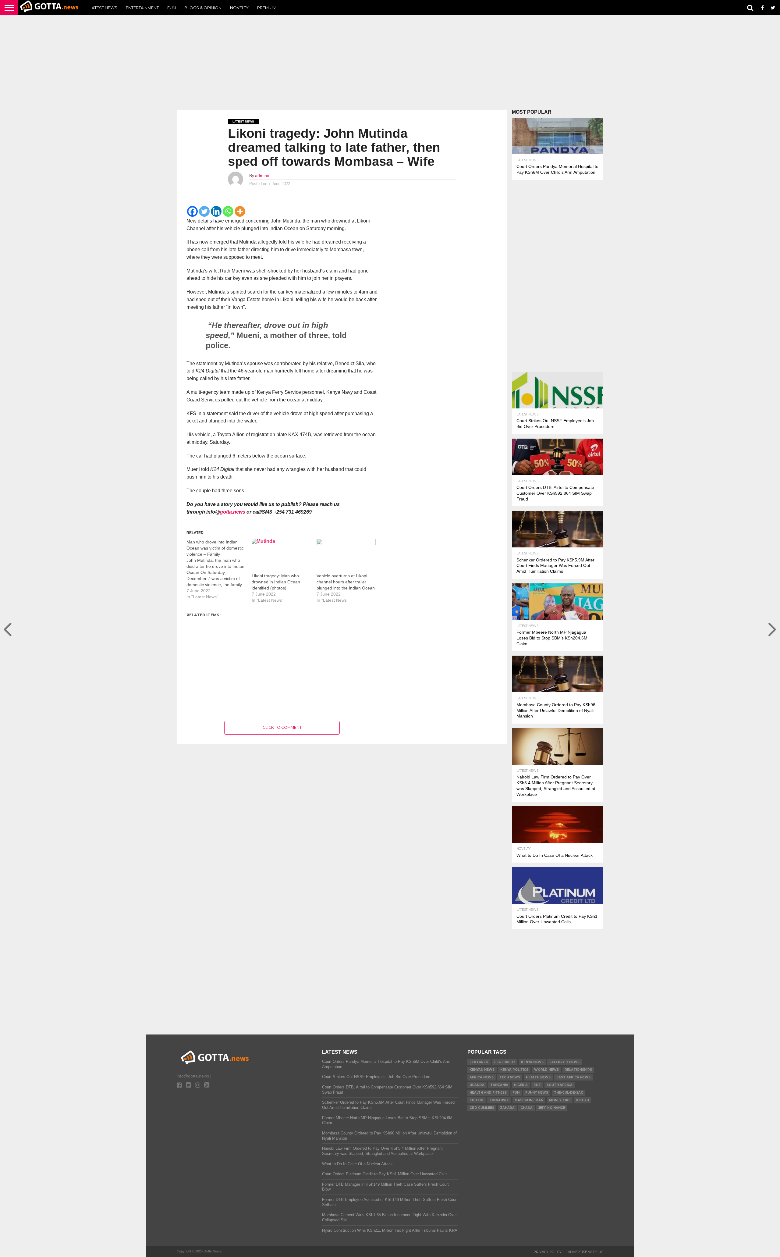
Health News (538, 1077)
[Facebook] (192, 211)
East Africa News (573, 1077)
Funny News (536, 1093)
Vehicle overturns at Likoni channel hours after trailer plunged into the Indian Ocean (346, 581)
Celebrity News (564, 1062)
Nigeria (521, 1085)
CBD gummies (482, 1108)
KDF (537, 1085)
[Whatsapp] (228, 211)
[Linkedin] (216, 211)
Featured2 (504, 1062)
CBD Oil (477, 1100)
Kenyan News (482, 1070)
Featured (479, 1062)
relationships (578, 1070)
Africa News (482, 1077)
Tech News (509, 1077)
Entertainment (142, 7)
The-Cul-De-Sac (568, 1093)
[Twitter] (204, 211)
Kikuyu (582, 1100)
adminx (262, 175)
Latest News (103, 7)
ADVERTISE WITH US (585, 1252)
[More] (240, 211)
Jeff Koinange (551, 1108)
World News (546, 1070)
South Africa (560, 1085)
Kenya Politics (514, 1070)
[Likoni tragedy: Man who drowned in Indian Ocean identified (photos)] (281, 556)
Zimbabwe (499, 1100)
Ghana (526, 1108)
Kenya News (532, 1062)
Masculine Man (529, 1100)
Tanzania (499, 1085)
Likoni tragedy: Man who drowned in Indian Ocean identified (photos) (276, 581)
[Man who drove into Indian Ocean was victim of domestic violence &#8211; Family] (219, 569)
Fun (171, 7)
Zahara (507, 1108)
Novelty (239, 7)
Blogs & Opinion (203, 7)
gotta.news (232, 512)
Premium (266, 7)
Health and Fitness (488, 1093)
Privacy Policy (548, 1252)
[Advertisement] (390, 62)
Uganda (477, 1085)
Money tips (559, 1100)
